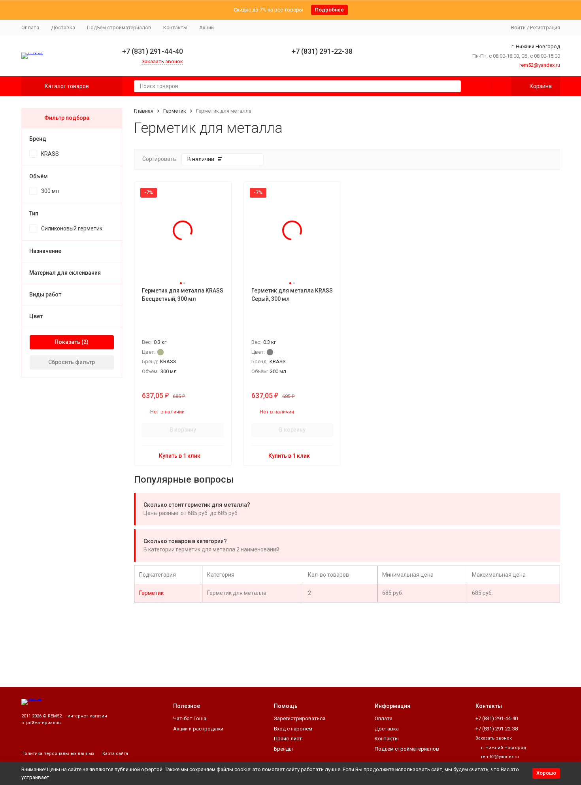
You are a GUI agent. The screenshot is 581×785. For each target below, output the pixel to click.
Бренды (283, 749)
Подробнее (329, 10)
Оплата (30, 27)
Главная (143, 111)
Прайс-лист (288, 739)
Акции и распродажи (198, 729)
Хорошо (546, 773)
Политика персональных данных (57, 753)
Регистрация (545, 27)
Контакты (175, 27)
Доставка (63, 27)
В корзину (183, 429)
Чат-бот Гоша (189, 718)
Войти (518, 27)
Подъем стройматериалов (119, 27)
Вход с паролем (293, 729)
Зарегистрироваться (299, 718)
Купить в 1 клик (179, 456)
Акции (206, 27)
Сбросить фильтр (71, 362)
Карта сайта (115, 753)
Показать (67, 342)
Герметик (174, 111)
